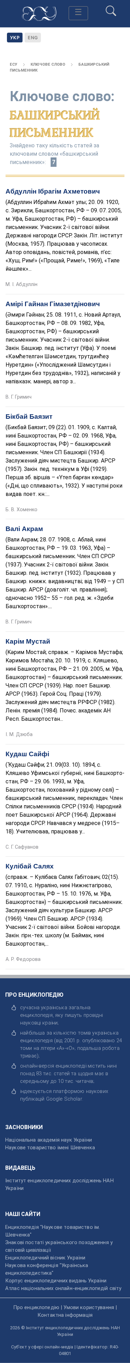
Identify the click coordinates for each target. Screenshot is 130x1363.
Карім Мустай (28, 641)
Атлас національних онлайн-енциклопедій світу (63, 1288)
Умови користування (88, 1307)
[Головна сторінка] (39, 12)
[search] (111, 8)
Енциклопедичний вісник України (45, 1258)
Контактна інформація (65, 1315)
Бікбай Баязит (29, 416)
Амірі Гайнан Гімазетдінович (53, 304)
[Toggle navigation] (78, 13)
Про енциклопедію (36, 1307)
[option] (33, 37)
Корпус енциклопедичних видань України (55, 1281)
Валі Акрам (24, 528)
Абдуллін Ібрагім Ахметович (53, 191)
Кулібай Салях (30, 866)
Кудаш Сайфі (27, 754)
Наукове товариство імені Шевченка (50, 1147)
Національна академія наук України (48, 1140)
